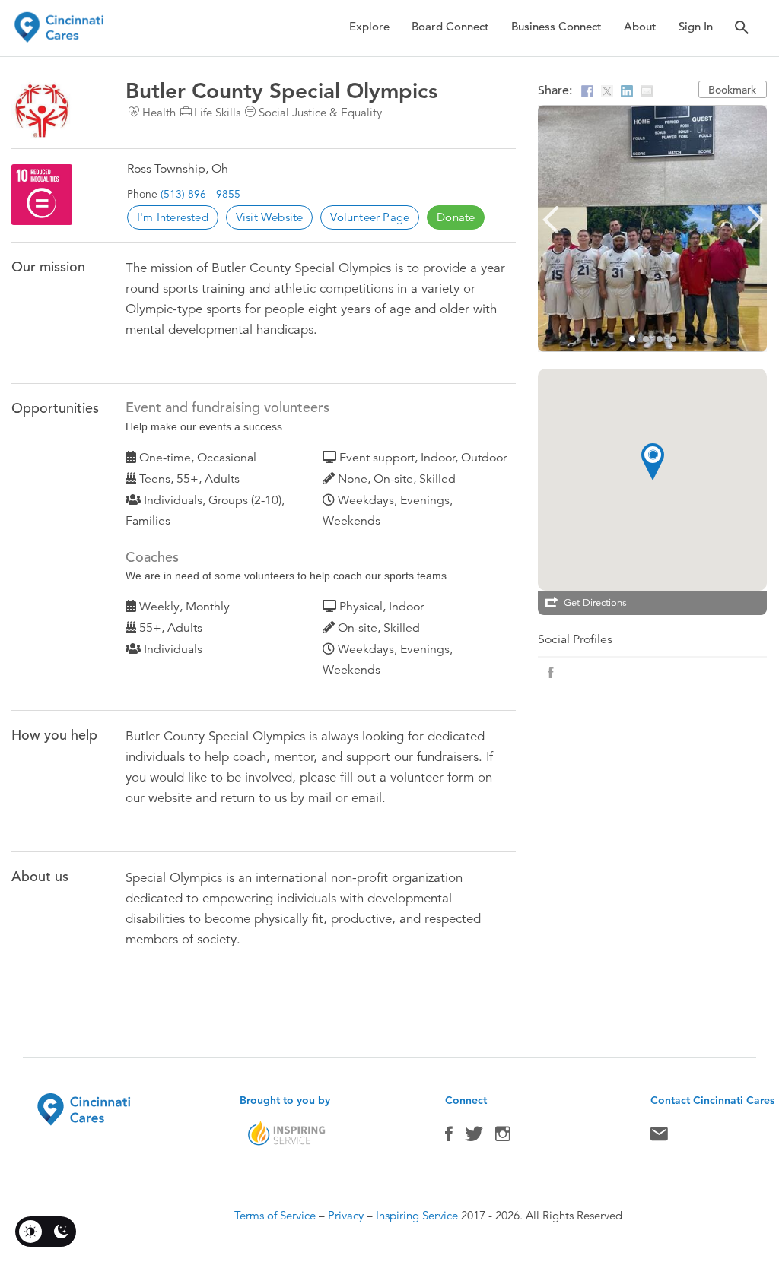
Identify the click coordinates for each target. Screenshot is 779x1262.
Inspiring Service (417, 1215)
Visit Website (270, 217)
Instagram (502, 1137)
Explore (369, 26)
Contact (659, 1137)
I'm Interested (172, 217)
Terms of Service (275, 1215)
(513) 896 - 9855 (200, 194)
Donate (456, 217)
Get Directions (595, 603)
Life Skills (217, 112)
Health (159, 112)
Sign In (696, 26)
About (640, 26)
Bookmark (732, 90)
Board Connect (450, 26)
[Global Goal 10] (41, 194)
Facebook (449, 1137)
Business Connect (556, 26)
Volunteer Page (369, 217)
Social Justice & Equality (320, 112)
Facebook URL (551, 673)
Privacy (346, 1215)
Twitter (474, 1137)
